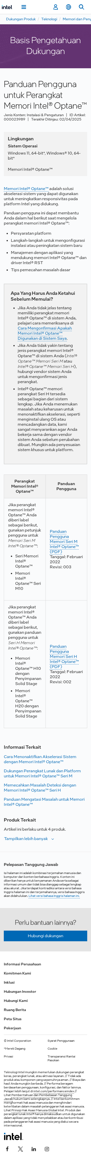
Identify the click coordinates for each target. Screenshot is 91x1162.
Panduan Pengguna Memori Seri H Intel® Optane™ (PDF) (64, 656)
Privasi (8, 1056)
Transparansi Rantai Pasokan (61, 1058)
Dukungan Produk (21, 19)
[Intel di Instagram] (46, 1148)
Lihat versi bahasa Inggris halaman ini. (54, 896)
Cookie (52, 1049)
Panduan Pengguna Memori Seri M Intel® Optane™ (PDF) (64, 541)
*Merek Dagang (14, 1049)
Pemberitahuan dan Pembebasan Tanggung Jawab (38, 1097)
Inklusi (9, 982)
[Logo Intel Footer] (13, 1136)
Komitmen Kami (17, 973)
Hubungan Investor (20, 991)
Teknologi (49, 19)
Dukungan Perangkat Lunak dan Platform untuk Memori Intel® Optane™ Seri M (42, 773)
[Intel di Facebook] (7, 1148)
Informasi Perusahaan (22, 964)
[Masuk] (55, 7)
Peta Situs (12, 1019)
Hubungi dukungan (45, 935)
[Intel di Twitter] (20, 1148)
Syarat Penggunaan (61, 1041)
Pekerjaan (12, 1028)
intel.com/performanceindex (53, 1091)
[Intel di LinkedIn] (33, 1148)
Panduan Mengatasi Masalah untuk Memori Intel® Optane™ (44, 802)
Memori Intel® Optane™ (26, 188)
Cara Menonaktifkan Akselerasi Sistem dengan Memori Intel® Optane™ (40, 759)
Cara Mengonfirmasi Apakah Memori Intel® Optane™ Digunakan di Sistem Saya (45, 333)
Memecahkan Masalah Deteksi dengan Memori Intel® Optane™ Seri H (40, 787)
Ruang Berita (15, 1009)
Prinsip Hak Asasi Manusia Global (34, 1110)
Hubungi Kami (16, 1000)
